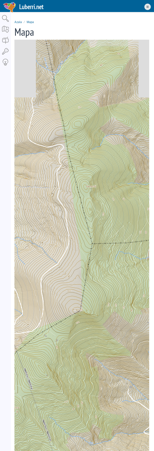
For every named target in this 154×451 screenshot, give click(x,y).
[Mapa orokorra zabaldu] (5, 33)
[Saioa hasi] (5, 55)
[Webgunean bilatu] (5, 22)
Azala (18, 22)
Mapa (30, 22)
